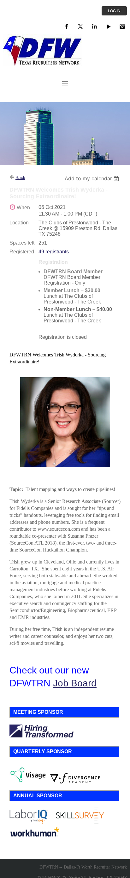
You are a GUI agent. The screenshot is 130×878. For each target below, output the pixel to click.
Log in (114, 11)
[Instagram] (122, 26)
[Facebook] (66, 26)
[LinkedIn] (94, 26)
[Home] (42, 64)
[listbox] (93, 178)
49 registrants (53, 251)
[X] (80, 26)
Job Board (75, 683)
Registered (21, 251)
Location (19, 222)
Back (20, 177)
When (23, 207)
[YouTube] (108, 26)
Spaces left (21, 242)
